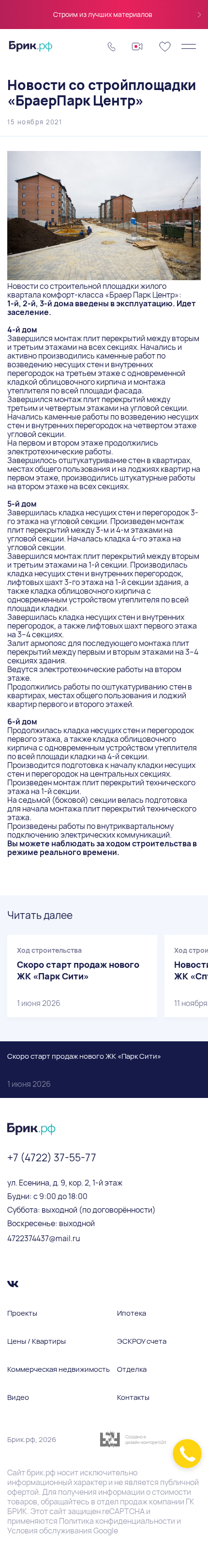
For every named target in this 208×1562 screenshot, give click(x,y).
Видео (18, 1397)
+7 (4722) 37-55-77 (51, 1157)
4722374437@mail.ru (43, 1238)
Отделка (132, 1369)
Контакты (133, 1397)
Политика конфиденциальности (117, 1521)
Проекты (22, 1313)
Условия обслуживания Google (62, 1530)
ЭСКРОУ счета (141, 1341)
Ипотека (131, 1313)
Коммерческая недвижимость (58, 1369)
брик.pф (41, 1472)
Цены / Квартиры (36, 1341)
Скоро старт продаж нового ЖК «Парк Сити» (84, 1070)
